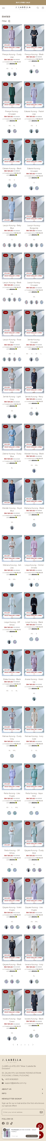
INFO (4, 1093)
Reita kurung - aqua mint (34, 794)
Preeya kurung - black (34, 54)
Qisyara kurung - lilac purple (34, 908)
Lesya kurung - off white (12, 623)
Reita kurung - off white (12, 851)
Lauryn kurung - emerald (34, 283)
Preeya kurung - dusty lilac (12, 55)
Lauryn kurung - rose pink (12, 341)
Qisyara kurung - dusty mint (34, 851)
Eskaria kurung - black (12, 168)
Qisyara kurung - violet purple (11, 908)
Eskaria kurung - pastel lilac (34, 112)
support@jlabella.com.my (15, 1083)
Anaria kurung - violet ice (34, 680)
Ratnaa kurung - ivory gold (34, 737)
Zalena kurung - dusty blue (11, 455)
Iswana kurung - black (34, 1019)
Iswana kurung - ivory (34, 964)
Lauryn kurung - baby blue (12, 226)
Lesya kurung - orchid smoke (34, 566)
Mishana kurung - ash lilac (12, 566)
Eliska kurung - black (12, 679)
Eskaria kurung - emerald (34, 169)
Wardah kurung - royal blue (12, 509)
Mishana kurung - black (34, 508)
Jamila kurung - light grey (12, 398)
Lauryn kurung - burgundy (34, 226)
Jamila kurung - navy (34, 397)
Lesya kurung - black (34, 622)
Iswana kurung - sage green (12, 1020)
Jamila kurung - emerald (34, 341)
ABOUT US (6, 1089)
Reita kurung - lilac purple (12, 794)
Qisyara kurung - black (12, 964)
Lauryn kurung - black (12, 282)
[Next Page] (32, 1044)
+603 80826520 (11, 1079)
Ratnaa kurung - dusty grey (12, 737)
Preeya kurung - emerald (12, 112)
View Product (32, 1136)
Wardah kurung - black (34, 454)
